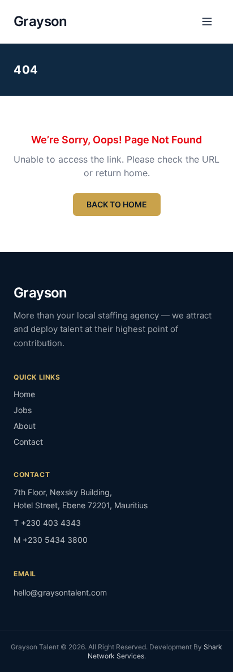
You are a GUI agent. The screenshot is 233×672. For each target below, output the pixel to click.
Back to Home (117, 204)
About (25, 426)
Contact (28, 441)
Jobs (23, 410)
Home (24, 394)
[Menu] (207, 21)
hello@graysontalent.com (60, 592)
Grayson (40, 21)
